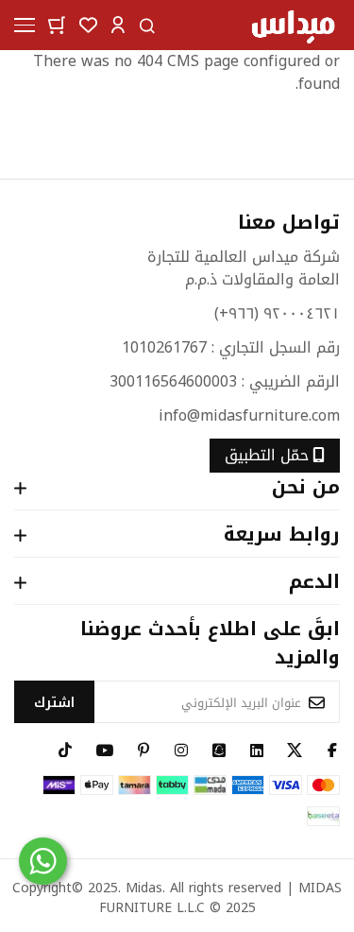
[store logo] (292, 25)
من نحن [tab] (306, 489)
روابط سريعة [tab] (282, 536)
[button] (118, 24)
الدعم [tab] (314, 583)
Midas (144, 888)
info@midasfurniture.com (249, 415)
